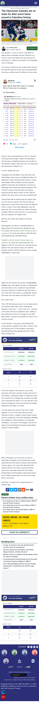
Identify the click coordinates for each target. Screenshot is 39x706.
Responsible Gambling (29, 680)
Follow (19, 82)
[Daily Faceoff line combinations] (27, 489)
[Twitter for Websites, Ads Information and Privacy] (34, 139)
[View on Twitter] (35, 81)
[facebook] (7, 489)
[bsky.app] (15, 489)
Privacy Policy (8, 680)
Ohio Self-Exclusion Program (10, 688)
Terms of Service (17, 680)
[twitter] (11, 489)
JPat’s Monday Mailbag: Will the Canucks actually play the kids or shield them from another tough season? (19, 566)
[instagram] (31, 647)
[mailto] (19, 489)
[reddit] (23, 489)
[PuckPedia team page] (31, 489)
